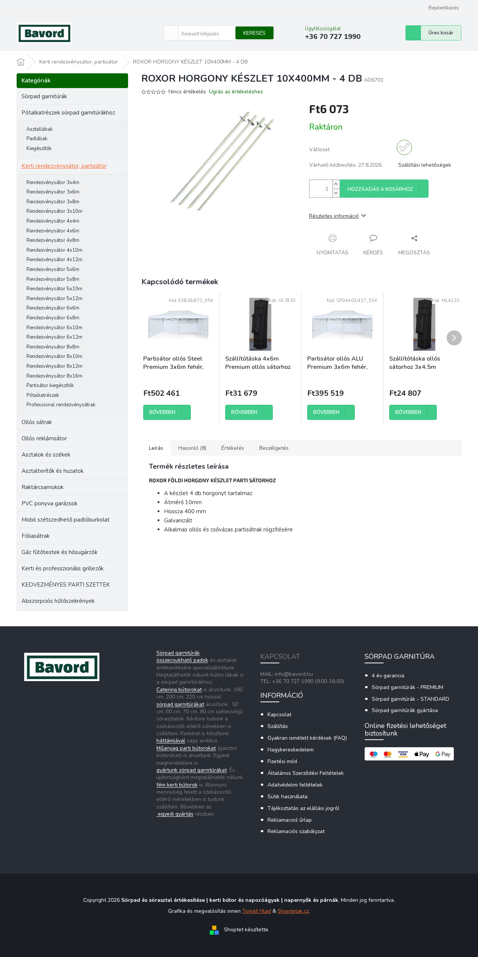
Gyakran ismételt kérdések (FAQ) (307, 738)
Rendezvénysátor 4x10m (54, 250)
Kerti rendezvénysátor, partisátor (64, 166)
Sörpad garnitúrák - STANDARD (410, 699)
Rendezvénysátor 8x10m (54, 356)
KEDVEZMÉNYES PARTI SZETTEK (66, 584)
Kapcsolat (279, 714)
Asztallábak (39, 129)
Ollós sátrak (37, 422)
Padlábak (36, 138)
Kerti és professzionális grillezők (63, 568)
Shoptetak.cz (293, 911)
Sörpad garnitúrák (44, 96)
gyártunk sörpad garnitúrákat (191, 770)
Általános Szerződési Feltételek (306, 773)
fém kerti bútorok (177, 784)
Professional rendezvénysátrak (60, 404)
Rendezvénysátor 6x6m (52, 308)
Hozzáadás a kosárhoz (380, 189)
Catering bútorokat (179, 689)
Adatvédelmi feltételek (295, 784)
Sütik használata (288, 796)
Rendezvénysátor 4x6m (52, 231)
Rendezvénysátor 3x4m (52, 182)
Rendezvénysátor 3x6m (52, 192)
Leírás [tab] (156, 448)
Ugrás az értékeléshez (236, 91)
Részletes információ (334, 216)
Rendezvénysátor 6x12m (54, 337)
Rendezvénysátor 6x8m (52, 317)
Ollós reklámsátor (44, 438)
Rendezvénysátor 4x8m (52, 240)
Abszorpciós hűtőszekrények (58, 601)
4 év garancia (388, 675)
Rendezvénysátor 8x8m (52, 347)
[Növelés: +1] (336, 184)
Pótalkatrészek (42, 395)
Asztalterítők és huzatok (53, 471)
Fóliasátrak (36, 536)
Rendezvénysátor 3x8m (52, 201)
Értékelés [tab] (232, 448)
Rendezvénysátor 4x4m (52, 221)
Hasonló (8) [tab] (192, 448)
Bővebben (162, 412)
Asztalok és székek (46, 454)
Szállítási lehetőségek (424, 165)
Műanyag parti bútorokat (186, 748)
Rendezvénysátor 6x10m (54, 327)
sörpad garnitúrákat (180, 704)
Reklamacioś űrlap (290, 820)
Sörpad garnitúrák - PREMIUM (407, 687)
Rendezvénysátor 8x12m (54, 366)
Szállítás (278, 726)
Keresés (254, 33)
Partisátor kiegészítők (50, 385)
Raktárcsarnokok (42, 487)
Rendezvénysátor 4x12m (54, 259)
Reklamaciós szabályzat (296, 831)
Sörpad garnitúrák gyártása (405, 710)
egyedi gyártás (174, 814)
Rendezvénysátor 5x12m (54, 298)
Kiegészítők (38, 148)
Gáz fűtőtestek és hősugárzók (59, 552)
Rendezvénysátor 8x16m (54, 376)
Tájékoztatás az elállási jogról (303, 808)
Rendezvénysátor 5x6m (52, 269)
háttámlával (170, 740)
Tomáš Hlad (256, 911)
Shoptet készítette (246, 929)
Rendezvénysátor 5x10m (54, 288)
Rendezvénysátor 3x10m (54, 211)
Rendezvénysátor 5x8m (52, 279)
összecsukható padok (182, 660)
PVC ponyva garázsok (49, 503)
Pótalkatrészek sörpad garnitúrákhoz (68, 112)
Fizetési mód (282, 761)
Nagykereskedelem (291, 749)
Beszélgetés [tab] (274, 448)
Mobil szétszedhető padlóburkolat (66, 519)
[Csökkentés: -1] (336, 193)
